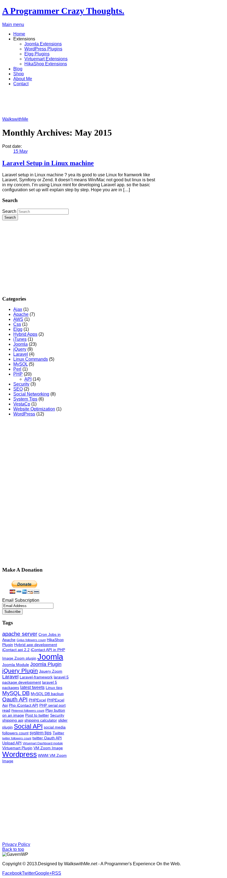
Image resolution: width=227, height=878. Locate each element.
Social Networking (31, 394)
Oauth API (15, 699)
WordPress (24, 414)
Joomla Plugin (45, 664)
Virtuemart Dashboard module (43, 743)
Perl (17, 369)
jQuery (19, 349)
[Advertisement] (103, 103)
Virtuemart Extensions (46, 58)
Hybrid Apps (25, 334)
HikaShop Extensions (45, 63)
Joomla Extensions (43, 44)
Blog (17, 68)
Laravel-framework (36, 677)
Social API (28, 726)
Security (21, 384)
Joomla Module (15, 664)
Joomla (20, 344)
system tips (40, 732)
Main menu (13, 24)
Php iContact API (23, 705)
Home (19, 34)
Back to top (13, 849)
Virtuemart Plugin (17, 748)
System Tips (25, 399)
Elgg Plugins (37, 53)
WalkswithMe (15, 119)
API (28, 379)
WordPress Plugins (43, 49)
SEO (18, 389)
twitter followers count (16, 738)
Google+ (43, 873)
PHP (18, 374)
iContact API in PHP (48, 649)
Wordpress (19, 754)
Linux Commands (30, 359)
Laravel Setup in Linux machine (48, 163)
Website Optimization (34, 409)
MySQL (20, 364)
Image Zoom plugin (19, 658)
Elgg (17, 329)
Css (17, 324)
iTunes (20, 339)
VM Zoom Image (48, 748)
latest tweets (32, 687)
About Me (22, 78)
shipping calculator (40, 720)
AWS (18, 319)
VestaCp (21, 404)
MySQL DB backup (47, 693)
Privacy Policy (16, 844)
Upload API (12, 743)
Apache (21, 314)
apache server (19, 634)
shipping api (12, 720)
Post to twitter (37, 715)
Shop (18, 73)
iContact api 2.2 (16, 649)
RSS (56, 873)
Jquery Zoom (50, 671)
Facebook (12, 873)
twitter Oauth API (47, 738)
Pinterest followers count (27, 710)
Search (9, 211)
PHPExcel (37, 700)
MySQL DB (16, 693)
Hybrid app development (35, 644)
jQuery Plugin (20, 670)
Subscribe (12, 612)
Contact (21, 83)
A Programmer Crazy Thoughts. (63, 11)
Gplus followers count (31, 640)
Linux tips (54, 687)
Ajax (17, 309)
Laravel (20, 354)
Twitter (58, 733)
